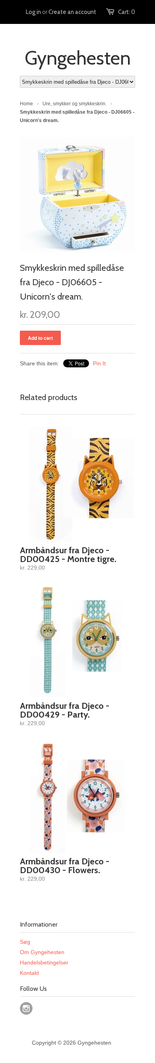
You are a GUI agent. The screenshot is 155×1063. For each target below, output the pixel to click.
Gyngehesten (78, 58)
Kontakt (29, 973)
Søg (25, 942)
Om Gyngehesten (42, 952)
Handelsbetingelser (44, 962)
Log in (33, 12)
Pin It (99, 363)
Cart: (126, 12)
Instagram (26, 1008)
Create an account (72, 12)
